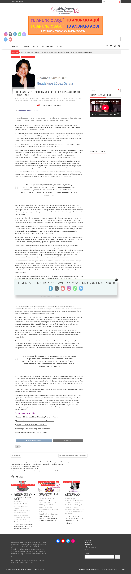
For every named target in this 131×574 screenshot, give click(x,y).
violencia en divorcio (21, 519)
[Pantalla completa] (118, 114)
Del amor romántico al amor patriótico (72, 456)
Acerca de (15, 46)
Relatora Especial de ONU (22, 517)
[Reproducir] (92, 114)
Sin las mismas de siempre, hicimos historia (31, 433)
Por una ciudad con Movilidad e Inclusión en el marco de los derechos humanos (37, 464)
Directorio (25, 46)
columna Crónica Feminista (52, 98)
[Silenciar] (115, 114)
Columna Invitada (48, 46)
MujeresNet (35, 98)
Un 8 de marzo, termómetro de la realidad (25, 466)
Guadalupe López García (28, 57)
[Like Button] (17, 446)
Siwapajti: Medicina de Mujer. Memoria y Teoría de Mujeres (37, 417)
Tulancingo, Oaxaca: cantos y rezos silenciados (33, 429)
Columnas (17, 57)
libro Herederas (25, 100)
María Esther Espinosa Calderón (50, 483)
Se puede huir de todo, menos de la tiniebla (25, 469)
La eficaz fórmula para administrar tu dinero (72, 495)
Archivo (59, 46)
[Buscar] (117, 557)
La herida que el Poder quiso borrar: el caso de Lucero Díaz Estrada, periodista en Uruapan (41, 462)
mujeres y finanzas (77, 512)
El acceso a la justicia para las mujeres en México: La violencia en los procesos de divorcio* (23, 496)
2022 (12, 57)
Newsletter (35, 46)
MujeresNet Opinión (37, 100)
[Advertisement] (107, 71)
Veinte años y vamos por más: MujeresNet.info (48, 495)
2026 (20, 484)
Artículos (52, 482)
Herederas (16, 456)
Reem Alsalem (23, 515)
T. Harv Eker (69, 514)
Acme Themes (120, 569)
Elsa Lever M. (66, 98)
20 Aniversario (17, 483)
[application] (105, 107)
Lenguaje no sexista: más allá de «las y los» (31, 425)
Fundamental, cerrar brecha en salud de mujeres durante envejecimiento (35, 471)
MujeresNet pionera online (52, 100)
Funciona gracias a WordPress (89, 569)
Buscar (87, 554)
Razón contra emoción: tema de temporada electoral (35, 421)
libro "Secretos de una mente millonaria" (74, 507)
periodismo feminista (68, 100)
